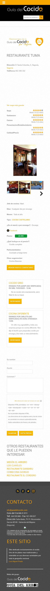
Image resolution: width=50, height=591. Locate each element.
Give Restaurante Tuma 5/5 (42, 110)
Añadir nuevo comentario (20, 267)
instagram (33, 491)
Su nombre (11, 359)
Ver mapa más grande (15, 105)
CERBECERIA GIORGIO (18, 472)
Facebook (13, 231)
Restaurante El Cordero (21, 475)
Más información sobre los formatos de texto (27, 401)
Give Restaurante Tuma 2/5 (36, 110)
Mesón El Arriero (17, 462)
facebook (23, 491)
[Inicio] (25, 9)
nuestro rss (18, 491)
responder (15, 301)
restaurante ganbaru (20, 468)
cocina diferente (19, 313)
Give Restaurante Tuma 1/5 (34, 110)
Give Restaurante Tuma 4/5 (40, 110)
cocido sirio (16, 282)
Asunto (9, 368)
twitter (28, 491)
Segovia (10, 68)
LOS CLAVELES (14, 465)
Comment (11, 377)
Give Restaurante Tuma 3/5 (38, 110)
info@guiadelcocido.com (17, 510)
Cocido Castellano (21, 220)
